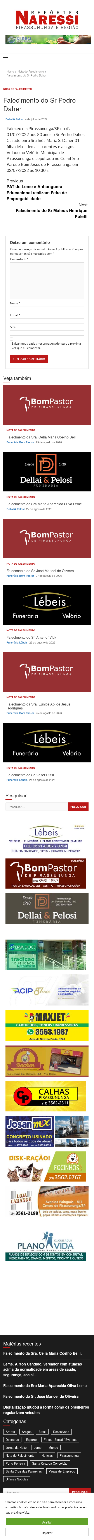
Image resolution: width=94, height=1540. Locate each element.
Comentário (19, 259)
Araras (10, 1431)
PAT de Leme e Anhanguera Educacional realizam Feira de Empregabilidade (37, 189)
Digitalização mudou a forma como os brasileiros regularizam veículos (46, 1409)
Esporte (31, 1439)
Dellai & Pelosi (14, 119)
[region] (47, 1516)
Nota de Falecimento (17, 89)
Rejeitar (47, 1533)
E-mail (15, 315)
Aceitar (47, 1522)
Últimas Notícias (17, 1479)
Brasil (42, 1431)
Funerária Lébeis (17, 642)
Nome (15, 303)
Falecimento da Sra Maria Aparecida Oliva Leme (47, 471)
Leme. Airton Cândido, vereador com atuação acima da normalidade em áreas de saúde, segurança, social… (42, 1369)
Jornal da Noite (16, 1447)
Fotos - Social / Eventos (60, 1439)
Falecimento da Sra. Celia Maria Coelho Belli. (47, 405)
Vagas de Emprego (62, 1471)
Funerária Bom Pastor (21, 442)
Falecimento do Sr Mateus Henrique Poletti (51, 210)
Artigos (26, 1431)
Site (13, 327)
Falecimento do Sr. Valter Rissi (47, 742)
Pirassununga (69, 1455)
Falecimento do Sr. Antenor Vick (47, 605)
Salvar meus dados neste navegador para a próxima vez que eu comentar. (46, 346)
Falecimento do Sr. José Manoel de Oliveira (47, 538)
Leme (38, 1447)
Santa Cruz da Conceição (50, 1463)
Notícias (47, 1455)
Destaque (12, 1439)
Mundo (53, 1447)
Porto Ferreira (15, 1463)
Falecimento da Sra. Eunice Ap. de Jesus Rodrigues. (47, 672)
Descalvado (61, 1431)
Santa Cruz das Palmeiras (24, 1471)
